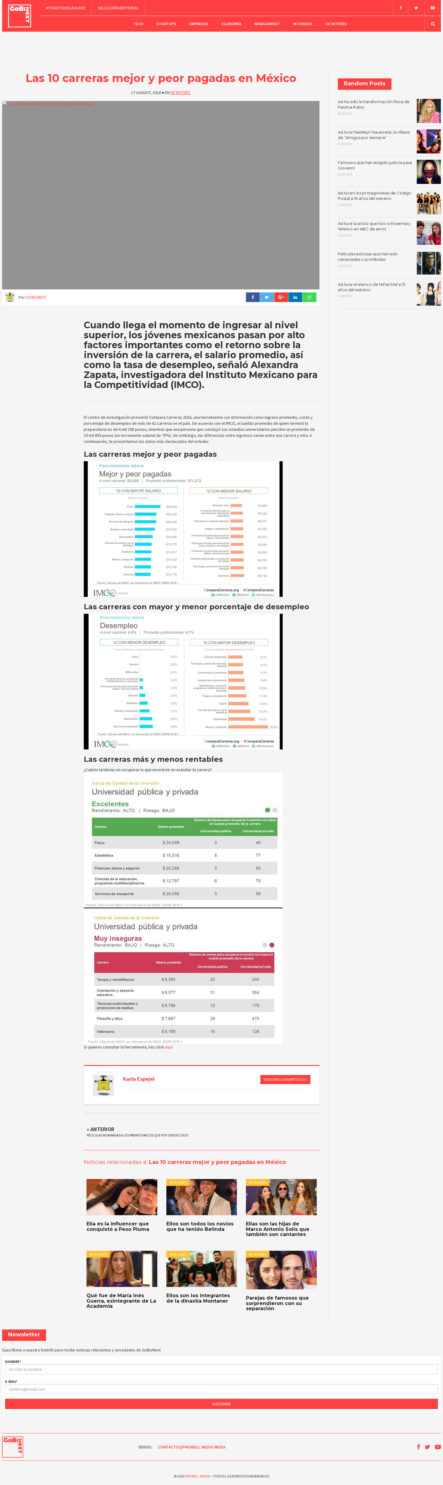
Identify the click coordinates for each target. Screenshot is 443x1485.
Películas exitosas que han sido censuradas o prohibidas (368, 259)
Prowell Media (197, 1476)
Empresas (199, 24)
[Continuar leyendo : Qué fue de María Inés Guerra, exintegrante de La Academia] (121, 1269)
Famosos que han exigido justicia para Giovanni (375, 168)
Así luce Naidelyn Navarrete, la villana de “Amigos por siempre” (374, 138)
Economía (231, 24)
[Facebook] (400, 8)
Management (267, 24)
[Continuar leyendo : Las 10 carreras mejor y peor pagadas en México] (160, 195)
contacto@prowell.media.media (192, 1447)
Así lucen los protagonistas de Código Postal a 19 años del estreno (374, 199)
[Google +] (281, 297)
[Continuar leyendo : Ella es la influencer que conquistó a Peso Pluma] (121, 1197)
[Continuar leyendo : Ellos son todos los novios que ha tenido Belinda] (201, 1197)
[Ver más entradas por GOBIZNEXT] (103, 1085)
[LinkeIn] (295, 297)
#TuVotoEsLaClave (65, 8)
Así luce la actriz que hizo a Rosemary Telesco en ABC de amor (374, 229)
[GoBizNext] (19, 16)
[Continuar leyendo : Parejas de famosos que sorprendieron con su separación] (281, 1270)
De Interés (336, 24)
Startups (166, 24)
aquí (168, 1047)
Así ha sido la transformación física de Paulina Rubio (374, 107)
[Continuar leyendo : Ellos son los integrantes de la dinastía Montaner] (201, 1269)
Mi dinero (303, 24)
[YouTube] (432, 8)
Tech (138, 24)
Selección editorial (118, 8)
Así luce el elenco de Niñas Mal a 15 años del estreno (371, 290)
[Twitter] (416, 8)
